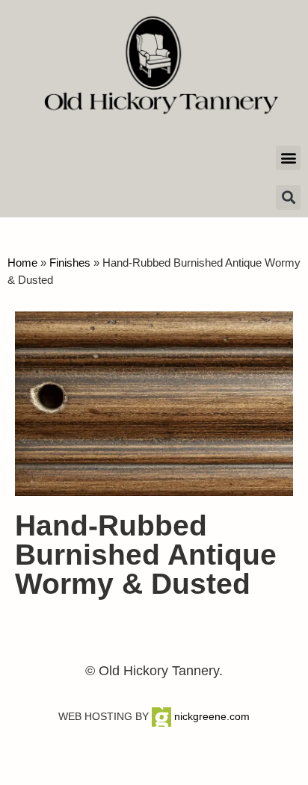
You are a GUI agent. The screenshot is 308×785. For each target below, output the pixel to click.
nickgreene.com (210, 716)
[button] (288, 158)
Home (22, 262)
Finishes (69, 262)
